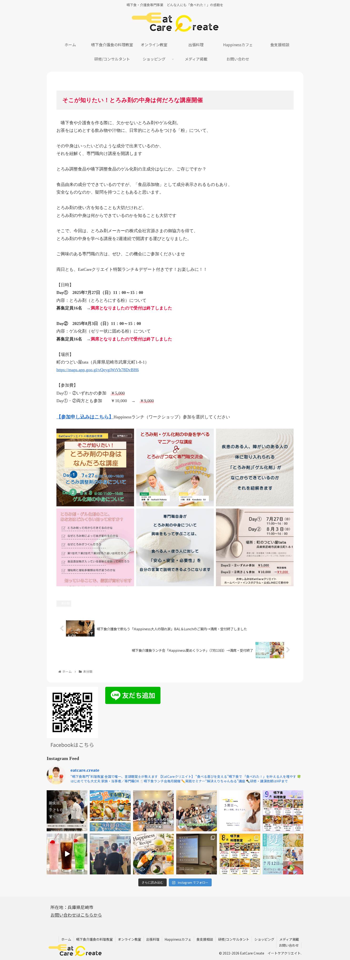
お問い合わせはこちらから (76, 915)
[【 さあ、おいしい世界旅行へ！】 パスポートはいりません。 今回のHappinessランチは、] (110, 810)
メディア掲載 (289, 939)
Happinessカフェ (178, 939)
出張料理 (153, 939)
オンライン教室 (129, 939)
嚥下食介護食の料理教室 (94, 939)
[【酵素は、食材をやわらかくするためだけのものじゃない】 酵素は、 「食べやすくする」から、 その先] (196, 810)
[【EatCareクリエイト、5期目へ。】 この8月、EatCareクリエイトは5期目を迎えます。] (239, 810)
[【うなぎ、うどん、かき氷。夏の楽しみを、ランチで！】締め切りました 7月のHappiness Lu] (283, 854)
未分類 (65, 603)
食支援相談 (204, 939)
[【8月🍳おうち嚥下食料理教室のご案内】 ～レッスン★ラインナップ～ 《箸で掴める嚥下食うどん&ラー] (239, 854)
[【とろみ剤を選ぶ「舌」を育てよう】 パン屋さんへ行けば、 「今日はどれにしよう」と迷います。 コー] (153, 810)
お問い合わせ (289, 945)
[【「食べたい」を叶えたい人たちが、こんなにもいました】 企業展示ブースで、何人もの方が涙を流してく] (110, 854)
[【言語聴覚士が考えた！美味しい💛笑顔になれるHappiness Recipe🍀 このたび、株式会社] (153, 854)
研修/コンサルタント (233, 939)
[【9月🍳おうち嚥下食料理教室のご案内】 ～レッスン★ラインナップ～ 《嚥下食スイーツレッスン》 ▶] (283, 810)
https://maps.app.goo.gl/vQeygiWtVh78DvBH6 (97, 369)
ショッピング (264, 939)
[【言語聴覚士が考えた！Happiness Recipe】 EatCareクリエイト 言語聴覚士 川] (67, 854)
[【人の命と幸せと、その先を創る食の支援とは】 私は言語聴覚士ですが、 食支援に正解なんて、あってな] (196, 854)
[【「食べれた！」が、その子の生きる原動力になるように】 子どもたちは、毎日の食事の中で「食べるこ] (67, 810)
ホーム (66, 939)
